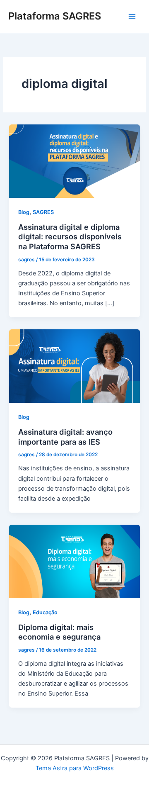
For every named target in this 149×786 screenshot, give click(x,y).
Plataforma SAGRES (54, 16)
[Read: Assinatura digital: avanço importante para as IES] (74, 366)
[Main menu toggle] (132, 16)
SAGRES (43, 212)
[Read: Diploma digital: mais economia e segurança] (74, 561)
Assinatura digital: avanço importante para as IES (65, 436)
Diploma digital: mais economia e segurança (59, 632)
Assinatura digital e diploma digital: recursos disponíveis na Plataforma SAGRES (70, 236)
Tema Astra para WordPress (75, 768)
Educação (45, 612)
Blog (23, 212)
